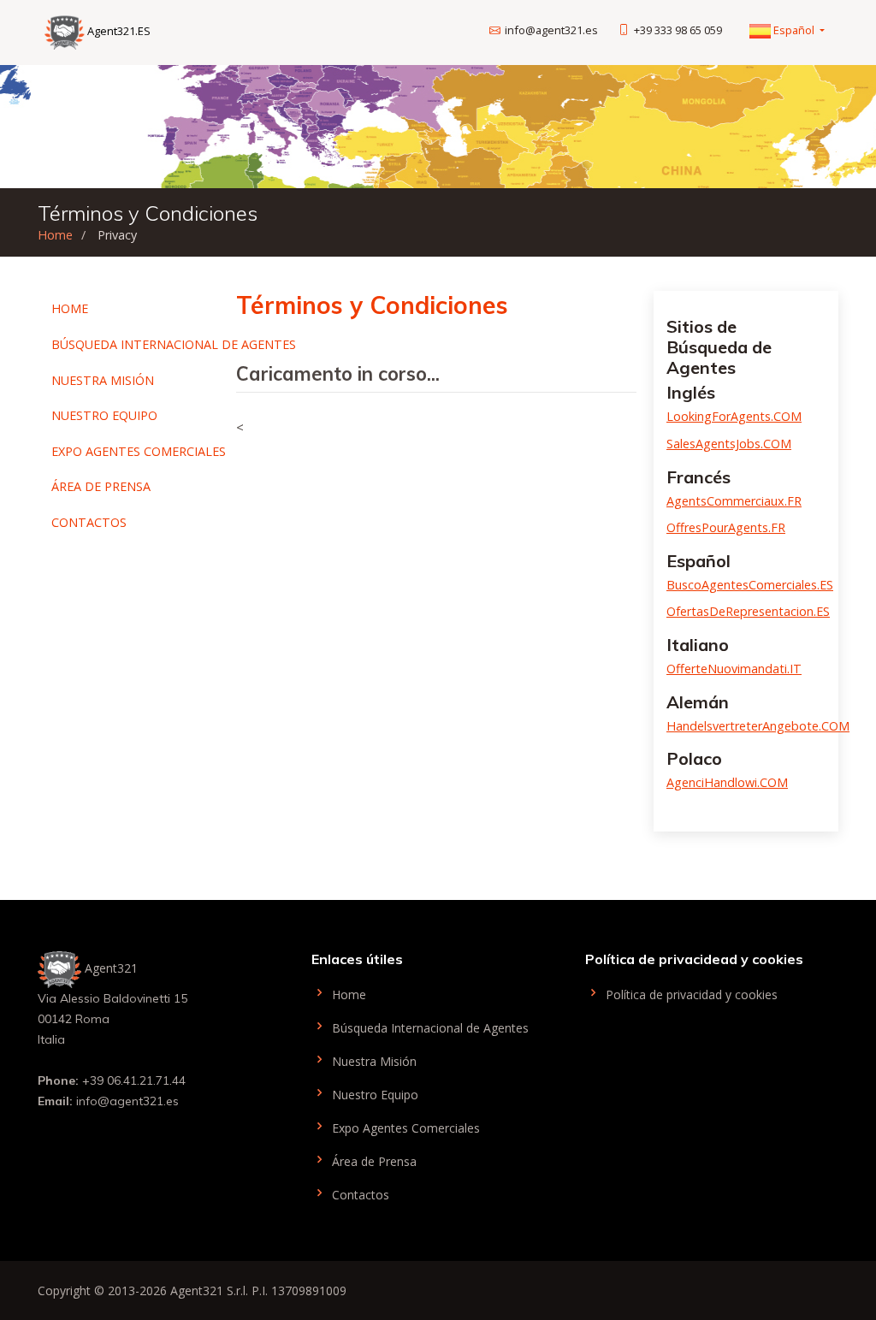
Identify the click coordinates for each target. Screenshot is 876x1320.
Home (55, 235)
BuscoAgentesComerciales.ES (749, 585)
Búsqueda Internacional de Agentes (173, 344)
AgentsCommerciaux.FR (734, 501)
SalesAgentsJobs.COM (728, 443)
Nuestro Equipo (104, 415)
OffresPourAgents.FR (725, 527)
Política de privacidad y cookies (690, 993)
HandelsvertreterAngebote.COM (757, 726)
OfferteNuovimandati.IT (734, 668)
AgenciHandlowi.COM (727, 782)
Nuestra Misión (102, 380)
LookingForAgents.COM (734, 416)
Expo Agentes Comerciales (138, 451)
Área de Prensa (101, 486)
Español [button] (794, 30)
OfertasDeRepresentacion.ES (748, 611)
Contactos (89, 522)
